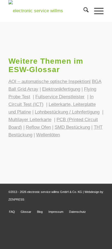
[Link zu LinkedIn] (91, 206)
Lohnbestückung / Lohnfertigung (67, 112)
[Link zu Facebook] (83, 206)
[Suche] (83, 11)
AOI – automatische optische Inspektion (48, 81)
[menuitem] (83, 11)
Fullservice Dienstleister (60, 96)
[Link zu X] (99, 206)
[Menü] (96, 11)
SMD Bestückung (72, 127)
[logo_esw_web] (46, 11)
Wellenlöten (48, 134)
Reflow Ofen (38, 127)
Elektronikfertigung (61, 89)
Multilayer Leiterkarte (29, 119)
